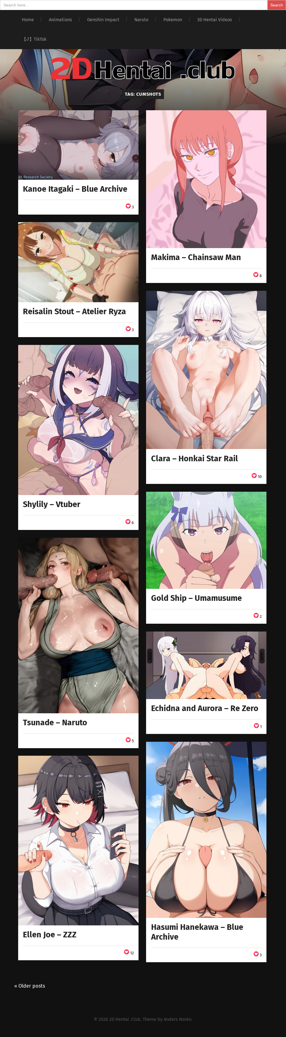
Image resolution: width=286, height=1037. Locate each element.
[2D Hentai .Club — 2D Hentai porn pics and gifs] (143, 68)
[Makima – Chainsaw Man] (206, 179)
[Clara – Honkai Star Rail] (206, 370)
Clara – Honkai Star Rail (194, 459)
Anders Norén (177, 1019)
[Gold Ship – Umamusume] (206, 540)
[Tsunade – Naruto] (78, 625)
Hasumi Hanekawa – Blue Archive (197, 932)
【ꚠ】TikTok (34, 39)
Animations (60, 19)
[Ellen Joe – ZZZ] (78, 840)
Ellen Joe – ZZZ (50, 935)
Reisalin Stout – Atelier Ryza (74, 311)
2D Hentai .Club (124, 1019)
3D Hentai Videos (214, 19)
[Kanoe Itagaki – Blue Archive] (78, 145)
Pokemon (172, 19)
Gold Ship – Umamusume (196, 598)
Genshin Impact (103, 19)
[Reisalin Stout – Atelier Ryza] (78, 262)
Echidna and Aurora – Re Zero (204, 708)
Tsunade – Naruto (55, 723)
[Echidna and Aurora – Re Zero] (206, 665)
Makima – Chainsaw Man (196, 257)
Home (28, 19)
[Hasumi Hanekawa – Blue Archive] (206, 830)
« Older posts (29, 986)
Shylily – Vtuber (51, 504)
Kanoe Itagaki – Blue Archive (75, 189)
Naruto (141, 19)
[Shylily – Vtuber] (78, 420)
